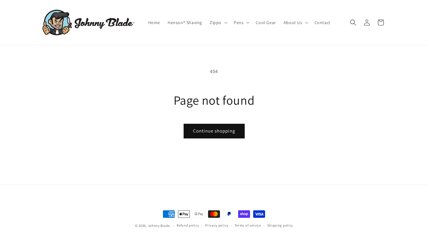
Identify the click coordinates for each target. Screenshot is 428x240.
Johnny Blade (159, 225)
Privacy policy (216, 225)
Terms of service (248, 225)
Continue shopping (214, 131)
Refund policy (188, 225)
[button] (218, 22)
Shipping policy (280, 225)
